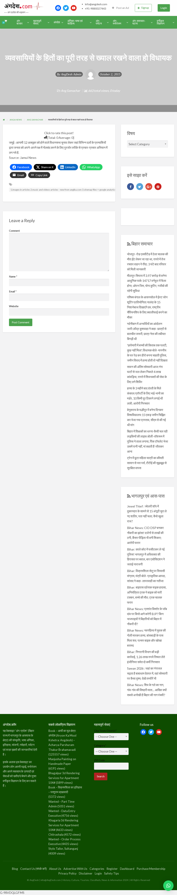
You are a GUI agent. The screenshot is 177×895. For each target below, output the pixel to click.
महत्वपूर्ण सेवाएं (37, 22)
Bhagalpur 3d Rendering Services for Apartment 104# (64, 777)
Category (100, 745)
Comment (14, 230)
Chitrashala (55, 834)
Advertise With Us (75, 869)
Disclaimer (85, 873)
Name (13, 276)
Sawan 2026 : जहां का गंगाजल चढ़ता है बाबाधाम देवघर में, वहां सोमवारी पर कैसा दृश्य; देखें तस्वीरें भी (147, 673)
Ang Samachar (70, 91)
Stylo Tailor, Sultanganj (63, 848)
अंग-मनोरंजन (117, 22)
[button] (168, 885)
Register (112, 869)
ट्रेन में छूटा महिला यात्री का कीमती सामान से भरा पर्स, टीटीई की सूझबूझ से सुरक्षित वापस (147, 463)
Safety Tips (111, 873)
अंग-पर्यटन (99, 22)
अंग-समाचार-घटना (138, 22)
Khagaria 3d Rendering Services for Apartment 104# (63, 824)
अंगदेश (57, 22)
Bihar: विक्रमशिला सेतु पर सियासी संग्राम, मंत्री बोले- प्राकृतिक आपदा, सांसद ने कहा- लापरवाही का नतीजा (146, 576)
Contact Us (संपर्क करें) (33, 869)
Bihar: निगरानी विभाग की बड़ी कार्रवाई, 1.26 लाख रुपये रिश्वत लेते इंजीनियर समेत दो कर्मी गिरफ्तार (146, 657)
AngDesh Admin (71, 74)
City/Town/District (105, 730)
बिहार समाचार (142, 243)
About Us (55, 869)
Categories (97, 869)
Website (13, 306)
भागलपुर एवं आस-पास (148, 495)
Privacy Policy (67, 873)
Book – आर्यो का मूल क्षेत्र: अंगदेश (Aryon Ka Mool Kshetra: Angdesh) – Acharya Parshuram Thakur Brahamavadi (62, 740)
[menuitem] (120, 8)
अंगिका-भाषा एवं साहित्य (75, 22)
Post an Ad (122, 7)
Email (13, 291)
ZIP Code (99, 760)
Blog (15, 869)
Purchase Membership (151, 869)
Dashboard (127, 869)
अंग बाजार (19, 22)
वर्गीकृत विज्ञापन (160, 22)
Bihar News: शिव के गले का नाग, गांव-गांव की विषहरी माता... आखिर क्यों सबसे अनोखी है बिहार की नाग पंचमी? (147, 690)
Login (163, 7)
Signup (145, 7)
